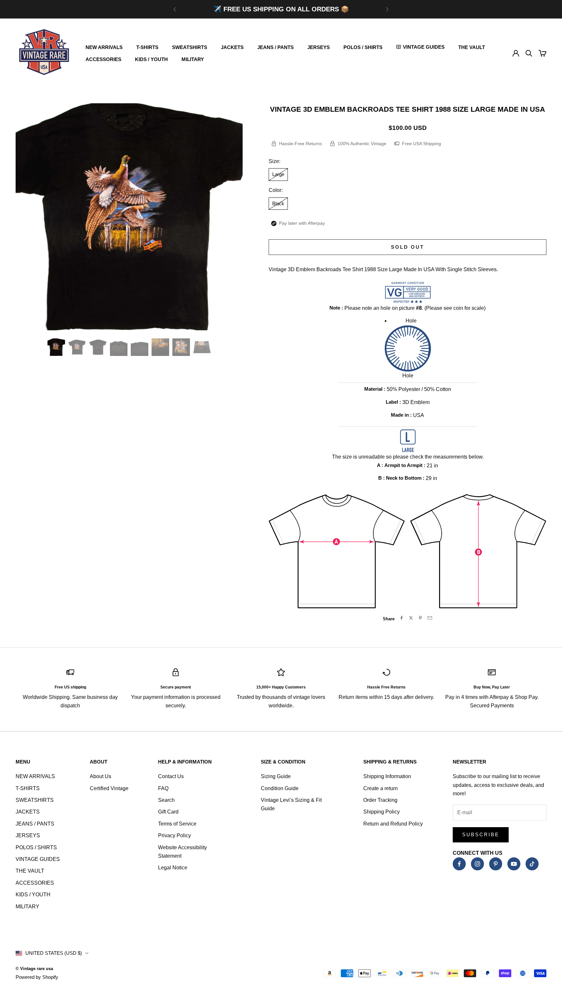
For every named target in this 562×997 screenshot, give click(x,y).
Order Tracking (380, 800)
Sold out (407, 247)
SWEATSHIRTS (189, 47)
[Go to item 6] (160, 347)
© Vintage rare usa (34, 968)
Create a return (380, 788)
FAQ (163, 788)
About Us (100, 776)
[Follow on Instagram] (477, 863)
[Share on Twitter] (410, 617)
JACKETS (232, 47)
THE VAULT (471, 47)
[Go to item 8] (202, 347)
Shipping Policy (381, 811)
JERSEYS (318, 47)
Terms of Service (177, 824)
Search (166, 800)
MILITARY (192, 59)
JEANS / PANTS (275, 47)
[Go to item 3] (98, 347)
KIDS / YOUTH (151, 59)
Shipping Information (387, 776)
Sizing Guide (276, 776)
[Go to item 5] (139, 347)
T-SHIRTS (147, 47)
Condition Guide (280, 788)
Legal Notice (172, 867)
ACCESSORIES (103, 59)
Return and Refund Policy (393, 824)
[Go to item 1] (56, 347)
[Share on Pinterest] (420, 617)
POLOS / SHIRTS (362, 47)
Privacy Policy (174, 835)
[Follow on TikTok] (532, 863)
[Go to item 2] (77, 347)
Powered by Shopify (37, 977)
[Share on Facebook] (401, 617)
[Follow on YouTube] (513, 863)
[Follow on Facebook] (459, 863)
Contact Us (171, 776)
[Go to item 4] (119, 347)
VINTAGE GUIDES (38, 859)
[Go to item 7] (181, 347)
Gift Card (168, 811)
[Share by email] (429, 617)
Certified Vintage (109, 788)
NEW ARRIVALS (104, 47)
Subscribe (480, 834)
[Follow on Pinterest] (495, 863)
